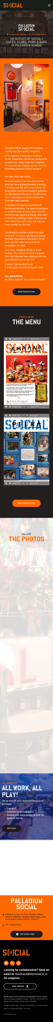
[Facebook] (6, 963)
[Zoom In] (28, 339)
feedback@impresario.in (31, 974)
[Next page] (10, 339)
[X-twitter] (12, 963)
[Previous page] (6, 339)
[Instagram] (18, 963)
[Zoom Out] (24, 339)
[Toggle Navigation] (43, 5)
